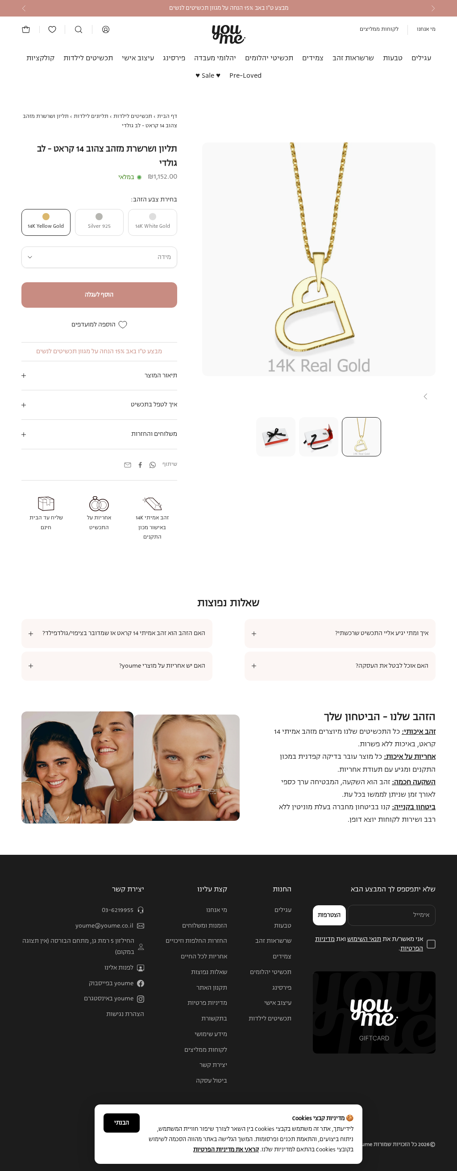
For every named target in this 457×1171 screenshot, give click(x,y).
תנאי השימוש (364, 939)
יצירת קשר (213, 1065)
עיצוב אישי (138, 58)
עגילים (421, 58)
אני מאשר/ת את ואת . (369, 944)
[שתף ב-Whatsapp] (152, 464)
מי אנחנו (426, 29)
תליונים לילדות (91, 116)
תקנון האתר (211, 988)
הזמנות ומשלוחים (204, 926)
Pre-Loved (245, 75)
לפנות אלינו (118, 968)
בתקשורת (214, 1019)
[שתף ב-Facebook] (140, 464)
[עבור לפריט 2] (318, 436)
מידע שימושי (211, 1034)
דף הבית (167, 116)
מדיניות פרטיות (207, 1003)
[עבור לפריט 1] (361, 436)
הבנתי (121, 1123)
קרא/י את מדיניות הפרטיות (226, 1150)
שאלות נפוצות (209, 972)
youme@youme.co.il (104, 926)
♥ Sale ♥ (207, 75)
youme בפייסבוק (111, 983)
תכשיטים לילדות (88, 58)
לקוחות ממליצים (379, 29)
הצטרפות (329, 915)
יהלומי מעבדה (215, 58)
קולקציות (40, 58)
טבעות (393, 58)
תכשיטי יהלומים (269, 58)
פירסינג (174, 58)
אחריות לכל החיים (204, 957)
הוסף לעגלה (99, 295)
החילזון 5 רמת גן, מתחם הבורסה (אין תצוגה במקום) (78, 946)
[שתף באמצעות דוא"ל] (127, 464)
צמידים (313, 58)
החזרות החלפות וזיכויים (196, 941)
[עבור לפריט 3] (275, 436)
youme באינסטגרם (108, 999)
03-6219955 (117, 910)
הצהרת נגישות (125, 1014)
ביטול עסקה (211, 1081)
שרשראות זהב (353, 58)
